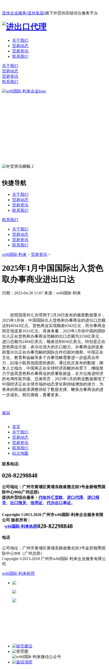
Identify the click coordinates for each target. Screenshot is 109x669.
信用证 (36, 503)
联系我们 (20, 56)
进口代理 (75, 497)
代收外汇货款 (51, 497)
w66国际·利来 (14, 254)
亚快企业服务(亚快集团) (23, 13)
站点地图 (20, 453)
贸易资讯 (20, 51)
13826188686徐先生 (56, 583)
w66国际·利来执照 (21, 526)
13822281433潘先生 (56, 591)
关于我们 (20, 40)
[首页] (24, 91)
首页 (16, 427)
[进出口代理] (24, 26)
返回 (6, 413)
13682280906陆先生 (56, 600)
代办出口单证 (59, 503)
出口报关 (18, 503)
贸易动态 (20, 46)
